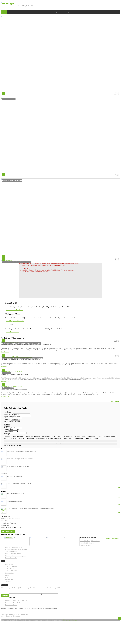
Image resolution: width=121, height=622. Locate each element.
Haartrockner (67, 438)
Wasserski (22, 438)
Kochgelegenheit (78, 438)
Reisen (27, 12)
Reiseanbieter (9, 564)
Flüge (40, 12)
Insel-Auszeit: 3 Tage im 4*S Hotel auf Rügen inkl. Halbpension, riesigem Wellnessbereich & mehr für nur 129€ (26, 344)
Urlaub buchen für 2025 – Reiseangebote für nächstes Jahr (14, 389)
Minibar (96, 438)
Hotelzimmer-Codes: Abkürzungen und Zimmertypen (22, 451)
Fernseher (42, 438)
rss (119, 3)
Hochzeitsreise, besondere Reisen (12, 527)
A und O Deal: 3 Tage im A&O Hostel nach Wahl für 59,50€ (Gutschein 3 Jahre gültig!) (20, 359)
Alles (21, 12)
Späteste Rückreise (9, 416)
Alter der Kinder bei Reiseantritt (13, 421)
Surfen (106, 436)
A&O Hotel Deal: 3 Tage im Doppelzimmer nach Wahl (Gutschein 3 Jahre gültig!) (63, 508)
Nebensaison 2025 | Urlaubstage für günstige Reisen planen (14, 374)
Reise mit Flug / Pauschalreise (11, 519)
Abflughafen (7, 411)
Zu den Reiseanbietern (12, 332)
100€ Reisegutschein (11, 551)
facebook (110, 3)
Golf (54, 436)
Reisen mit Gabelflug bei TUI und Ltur (16, 600)
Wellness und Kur (32, 438)
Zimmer (6, 429)
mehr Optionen (60, 441)
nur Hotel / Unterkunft (9, 523)
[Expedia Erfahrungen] (8, 537)
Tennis (6, 438)
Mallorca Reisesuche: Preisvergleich (15, 556)
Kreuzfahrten (48, 12)
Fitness (48, 436)
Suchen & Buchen (13, 12)
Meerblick (88, 438)
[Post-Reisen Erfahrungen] (54, 545)
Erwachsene (7, 419)
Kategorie (6, 431)
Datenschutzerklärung (70, 620)
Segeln (100, 436)
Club (13, 436)
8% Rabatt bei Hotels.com (14, 476)
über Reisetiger (66, 12)
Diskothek (20, 436)
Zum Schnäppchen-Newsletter (15, 321)
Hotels (34, 12)
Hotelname (7, 433)
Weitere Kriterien (8, 435)
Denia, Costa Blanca (11, 605)
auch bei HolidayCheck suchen (12, 445)
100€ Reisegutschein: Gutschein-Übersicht (63, 484)
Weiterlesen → (5, 352)
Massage (77, 436)
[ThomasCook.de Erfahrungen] (71, 545)
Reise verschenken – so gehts (13, 547)
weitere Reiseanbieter (112, 538)
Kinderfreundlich (68, 436)
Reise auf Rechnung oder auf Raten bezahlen (20, 458)
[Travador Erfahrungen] (21, 545)
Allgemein (57, 12)
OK (63, 620)
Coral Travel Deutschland (12, 603)
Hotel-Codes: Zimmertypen (13, 553)
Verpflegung (7, 428)
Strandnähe (29, 436)
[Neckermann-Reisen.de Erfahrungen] (38, 545)
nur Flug (5, 521)
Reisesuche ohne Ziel (11, 558)
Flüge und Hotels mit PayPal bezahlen (16, 549)
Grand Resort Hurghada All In (63, 493)
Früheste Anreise (8, 414)
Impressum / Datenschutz (13, 616)
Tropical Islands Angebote (63, 501)
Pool (59, 436)
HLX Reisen (13, 566)
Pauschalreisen (9, 573)
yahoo (116, 3)
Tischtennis (13, 438)
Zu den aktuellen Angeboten (14, 310)
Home (3, 12)
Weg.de (12, 568)
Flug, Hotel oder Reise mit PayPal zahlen (18, 466)
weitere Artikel (115, 401)
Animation (7, 436)
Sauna (84, 436)
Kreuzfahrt (6, 525)
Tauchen (112, 436)
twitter (113, 3)
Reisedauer (7, 418)
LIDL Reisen (13, 570)
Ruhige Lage (92, 436)
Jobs (2, 616)
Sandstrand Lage (39, 436)
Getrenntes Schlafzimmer (54, 438)
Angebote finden (60, 443)
